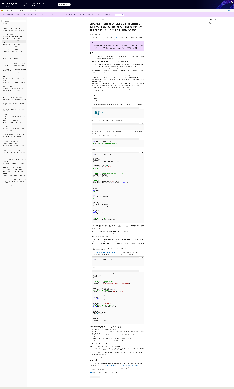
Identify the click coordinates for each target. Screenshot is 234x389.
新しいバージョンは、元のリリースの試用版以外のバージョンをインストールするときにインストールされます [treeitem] (14, 133)
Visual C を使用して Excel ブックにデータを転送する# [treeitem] (13, 145)
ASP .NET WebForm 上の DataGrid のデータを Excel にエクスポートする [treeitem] (14, 117)
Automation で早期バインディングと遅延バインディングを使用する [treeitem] (14, 160)
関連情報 (210, 23)
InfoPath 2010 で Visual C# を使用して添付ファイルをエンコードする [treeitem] (14, 113)
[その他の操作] (143, 20)
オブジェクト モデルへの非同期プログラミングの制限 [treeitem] (13, 128)
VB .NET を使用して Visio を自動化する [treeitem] (11, 58)
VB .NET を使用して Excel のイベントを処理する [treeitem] (12, 122)
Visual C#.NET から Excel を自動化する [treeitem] (11, 46)
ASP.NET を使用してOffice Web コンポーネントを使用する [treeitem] (14, 164)
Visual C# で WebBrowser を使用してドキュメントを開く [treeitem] (14, 179)
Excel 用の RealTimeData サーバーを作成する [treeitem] (12, 90)
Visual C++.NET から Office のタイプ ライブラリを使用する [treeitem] (14, 156)
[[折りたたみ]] (26, 19)
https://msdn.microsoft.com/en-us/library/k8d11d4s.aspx (105, 252)
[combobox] (13, 21)
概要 (209, 22)
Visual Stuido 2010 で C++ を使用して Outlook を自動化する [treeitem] (14, 55)
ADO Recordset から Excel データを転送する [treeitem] (12, 147)
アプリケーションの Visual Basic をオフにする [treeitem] (12, 150)
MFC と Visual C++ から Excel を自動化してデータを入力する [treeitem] (14, 41)
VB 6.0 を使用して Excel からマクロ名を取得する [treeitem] (12, 141)
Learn (91, 19)
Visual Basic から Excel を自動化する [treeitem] (10, 49)
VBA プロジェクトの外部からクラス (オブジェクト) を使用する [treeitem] (14, 153)
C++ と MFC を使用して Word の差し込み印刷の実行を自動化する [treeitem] (14, 75)
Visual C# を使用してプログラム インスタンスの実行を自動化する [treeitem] (14, 172)
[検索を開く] (226, 11)
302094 (108, 39)
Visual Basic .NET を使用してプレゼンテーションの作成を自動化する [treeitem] (14, 31)
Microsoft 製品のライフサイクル (90, 14)
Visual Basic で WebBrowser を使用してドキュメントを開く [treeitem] (14, 176)
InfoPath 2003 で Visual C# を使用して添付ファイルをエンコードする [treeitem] (14, 110)
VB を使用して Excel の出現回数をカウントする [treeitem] (12, 169)
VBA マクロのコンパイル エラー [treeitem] (9, 95)
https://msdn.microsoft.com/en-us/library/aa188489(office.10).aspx (122, 365)
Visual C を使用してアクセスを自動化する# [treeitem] (11, 28)
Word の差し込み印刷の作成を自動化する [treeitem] (11, 61)
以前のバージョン (97, 19)
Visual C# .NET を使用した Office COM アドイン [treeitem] (12, 136)
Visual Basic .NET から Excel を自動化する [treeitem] (11, 44)
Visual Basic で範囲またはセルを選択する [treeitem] (11, 143)
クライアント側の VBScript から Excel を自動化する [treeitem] (13, 36)
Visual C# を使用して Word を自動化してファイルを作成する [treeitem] (14, 83)
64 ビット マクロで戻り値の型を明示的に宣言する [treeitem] (13, 97)
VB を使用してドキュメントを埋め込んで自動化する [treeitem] (13, 107)
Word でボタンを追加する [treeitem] (8, 26)
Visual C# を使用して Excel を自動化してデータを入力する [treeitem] (14, 52)
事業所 (103, 19)
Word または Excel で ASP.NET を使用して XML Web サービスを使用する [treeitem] (14, 182)
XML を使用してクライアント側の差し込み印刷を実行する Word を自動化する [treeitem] (14, 70)
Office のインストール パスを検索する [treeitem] (10, 120)
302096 (116, 37)
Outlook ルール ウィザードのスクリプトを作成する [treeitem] (13, 92)
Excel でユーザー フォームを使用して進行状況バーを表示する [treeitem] (14, 100)
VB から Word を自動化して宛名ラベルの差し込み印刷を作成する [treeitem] (14, 66)
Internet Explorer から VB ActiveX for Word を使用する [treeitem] (14, 167)
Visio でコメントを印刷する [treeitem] (8, 139)
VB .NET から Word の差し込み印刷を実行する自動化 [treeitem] (13, 72)
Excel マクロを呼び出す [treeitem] (8, 86)
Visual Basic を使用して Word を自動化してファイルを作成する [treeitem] (14, 79)
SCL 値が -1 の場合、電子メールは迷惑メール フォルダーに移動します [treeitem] (14, 104)
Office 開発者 (108, 19)
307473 (93, 75)
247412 (91, 372)
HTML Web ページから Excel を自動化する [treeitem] (11, 38)
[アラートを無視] (232, 2)
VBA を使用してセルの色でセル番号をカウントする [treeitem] (13, 88)
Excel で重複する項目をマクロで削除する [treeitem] (11, 130)
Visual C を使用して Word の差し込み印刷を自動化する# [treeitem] (14, 63)
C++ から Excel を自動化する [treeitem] (9, 34)
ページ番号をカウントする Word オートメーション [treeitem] (13, 185)
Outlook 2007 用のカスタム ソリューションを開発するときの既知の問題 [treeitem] (14, 125)
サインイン (230, 10)
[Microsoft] (2, 10)
